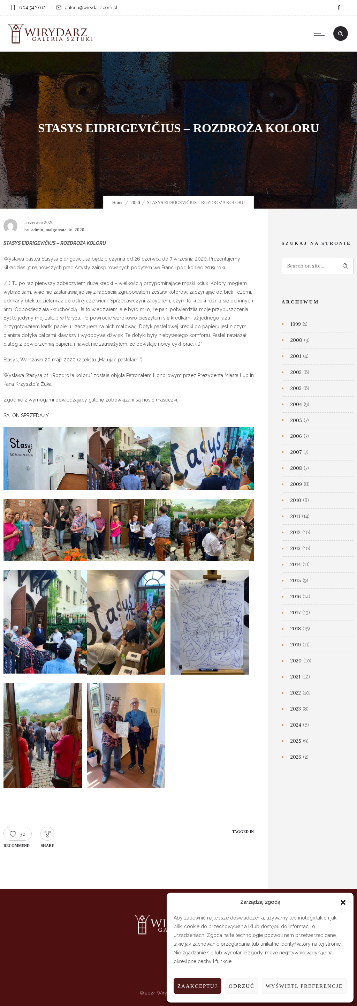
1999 (295, 324)
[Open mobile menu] (321, 33)
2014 (295, 564)
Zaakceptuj (197, 986)
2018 (295, 628)
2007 (296, 452)
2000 (296, 340)
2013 (295, 548)
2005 (296, 420)
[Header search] (340, 33)
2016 (295, 596)
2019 (295, 644)
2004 (296, 404)
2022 (295, 693)
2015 (295, 580)
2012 (295, 532)
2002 (296, 372)
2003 (296, 388)
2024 (295, 725)
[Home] (52, 42)
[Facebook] (339, 7)
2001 (295, 356)
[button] (343, 902)
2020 (135, 202)
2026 (295, 757)
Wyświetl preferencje (304, 986)
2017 (295, 612)
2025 (295, 741)
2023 (295, 709)
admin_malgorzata (49, 229)
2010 (295, 500)
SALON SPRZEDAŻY (26, 415)
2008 (296, 468)
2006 (296, 436)
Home (117, 202)
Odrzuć (242, 986)
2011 (295, 516)
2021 (295, 677)
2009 (296, 484)
